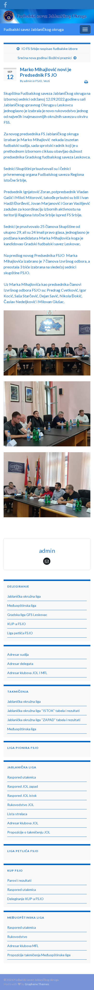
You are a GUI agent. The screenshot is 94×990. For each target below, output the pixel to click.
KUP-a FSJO (16, 624)
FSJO (38, 81)
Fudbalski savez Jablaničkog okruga (34, 29)
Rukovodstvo (17, 937)
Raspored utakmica (21, 777)
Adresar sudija (18, 654)
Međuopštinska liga (21, 605)
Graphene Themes (37, 984)
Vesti (46, 81)
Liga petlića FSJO (20, 633)
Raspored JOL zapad (22, 786)
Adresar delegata (20, 664)
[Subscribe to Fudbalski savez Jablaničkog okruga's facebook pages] (5, 3)
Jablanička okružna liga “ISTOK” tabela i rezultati (43, 711)
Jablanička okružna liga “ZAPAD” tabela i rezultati (43, 720)
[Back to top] (83, 979)
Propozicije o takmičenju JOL (28, 832)
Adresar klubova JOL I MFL (27, 673)
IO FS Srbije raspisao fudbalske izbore (49, 49)
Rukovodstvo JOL (20, 805)
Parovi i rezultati (19, 880)
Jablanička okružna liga (24, 596)
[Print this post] (86, 81)
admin (28, 81)
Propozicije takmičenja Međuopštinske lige (39, 955)
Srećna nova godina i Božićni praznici (45, 58)
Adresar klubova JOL (22, 823)
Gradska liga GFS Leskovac (27, 615)
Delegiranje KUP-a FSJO (25, 899)
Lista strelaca (17, 814)
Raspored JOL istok (22, 795)
